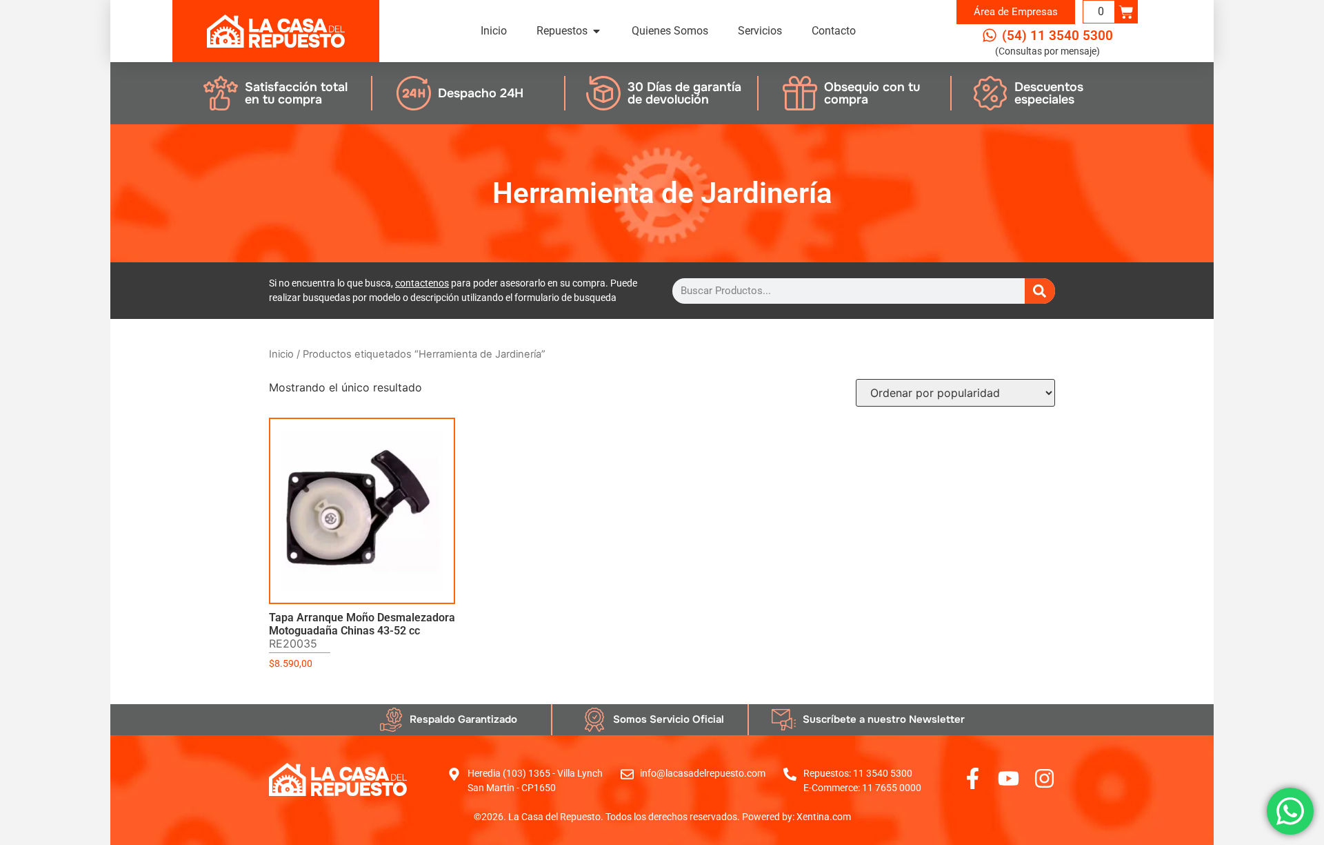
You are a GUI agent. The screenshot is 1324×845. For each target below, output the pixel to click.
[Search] (1040, 291)
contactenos (422, 283)
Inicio (281, 354)
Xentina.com (823, 816)
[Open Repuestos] (596, 31)
